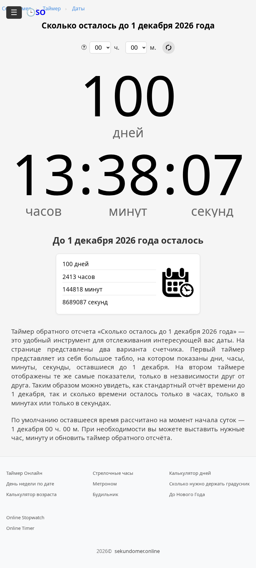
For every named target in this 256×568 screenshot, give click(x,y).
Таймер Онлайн (24, 473)
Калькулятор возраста (31, 494)
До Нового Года (187, 494)
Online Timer (20, 528)
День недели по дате (30, 483)
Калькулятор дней (190, 473)
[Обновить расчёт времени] (168, 47)
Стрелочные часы (113, 473)
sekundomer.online (137, 551)
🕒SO (36, 12)
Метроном (105, 483)
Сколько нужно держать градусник (209, 483)
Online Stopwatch (25, 517)
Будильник (105, 494)
